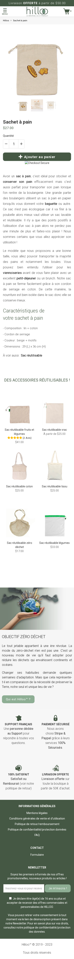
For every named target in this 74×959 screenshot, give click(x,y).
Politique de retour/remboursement (37, 824)
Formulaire (37, 854)
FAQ (37, 835)
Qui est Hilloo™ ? (18, 699)
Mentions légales (37, 813)
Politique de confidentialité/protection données (37, 829)
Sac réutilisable (31, 355)
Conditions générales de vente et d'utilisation (37, 818)
